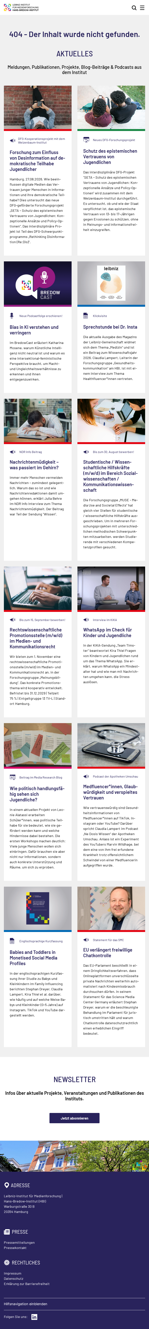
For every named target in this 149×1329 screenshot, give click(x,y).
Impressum (12, 1273)
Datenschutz (13, 1278)
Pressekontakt (15, 1247)
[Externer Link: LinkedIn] (34, 1317)
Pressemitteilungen (19, 1242)
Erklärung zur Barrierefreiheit (27, 1284)
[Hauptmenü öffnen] (142, 8)
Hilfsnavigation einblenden (25, 1304)
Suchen (134, 8)
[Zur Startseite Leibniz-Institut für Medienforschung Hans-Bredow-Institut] (21, 10)
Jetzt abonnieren (74, 1118)
